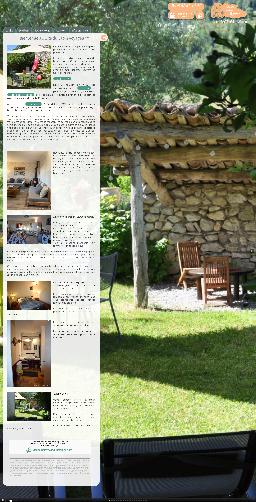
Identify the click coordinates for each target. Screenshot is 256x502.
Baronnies (34, 104)
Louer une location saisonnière (66, 462)
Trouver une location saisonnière (77, 467)
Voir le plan (63, 78)
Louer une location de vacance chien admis (66, 460)
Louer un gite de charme (51, 465)
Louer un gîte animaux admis (45, 462)
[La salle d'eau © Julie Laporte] (29, 386)
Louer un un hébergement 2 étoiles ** (23, 473)
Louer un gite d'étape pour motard (27, 464)
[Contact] (200, 15)
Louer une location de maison (55, 470)
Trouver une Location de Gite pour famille (34, 467)
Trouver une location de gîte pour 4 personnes (64, 464)
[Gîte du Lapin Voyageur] (229, 18)
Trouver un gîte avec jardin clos (70, 465)
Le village (24, 30)
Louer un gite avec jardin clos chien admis (37, 460)
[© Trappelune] (29, 89)
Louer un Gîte (43, 464)
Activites (61, 30)
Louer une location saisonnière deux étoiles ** (58, 472)
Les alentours (42, 30)
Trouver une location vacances (35, 470)
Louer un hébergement (34, 472)
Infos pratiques (80, 30)
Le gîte (9, 30)
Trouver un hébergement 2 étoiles (67, 473)
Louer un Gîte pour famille (57, 467)
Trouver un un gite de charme (32, 465)
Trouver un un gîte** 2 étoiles (45, 473)
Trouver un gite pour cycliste (42, 468)
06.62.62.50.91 (187, 5)
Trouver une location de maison (76, 470)
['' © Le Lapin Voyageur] (29, 210)
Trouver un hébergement (18, 472)
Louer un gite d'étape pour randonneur (65, 468)
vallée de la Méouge (21, 94)
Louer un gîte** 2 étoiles (81, 472)
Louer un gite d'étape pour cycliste (21, 468)
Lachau (85, 88)
